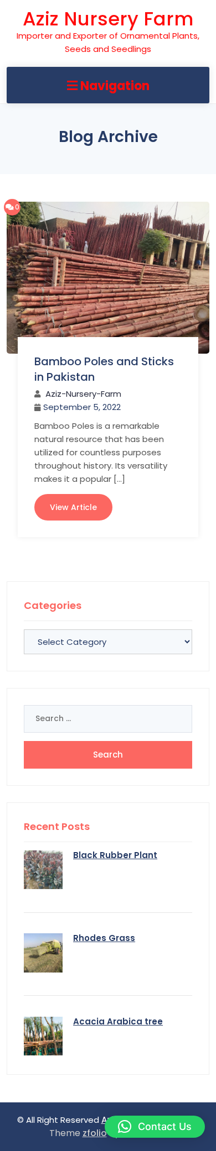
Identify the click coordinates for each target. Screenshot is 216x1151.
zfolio (95, 1133)
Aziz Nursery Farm (108, 18)
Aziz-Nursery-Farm (83, 394)
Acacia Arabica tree (118, 1021)
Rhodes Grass (104, 938)
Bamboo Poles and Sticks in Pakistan (104, 369)
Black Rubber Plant (115, 855)
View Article (73, 507)
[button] (155, 1127)
